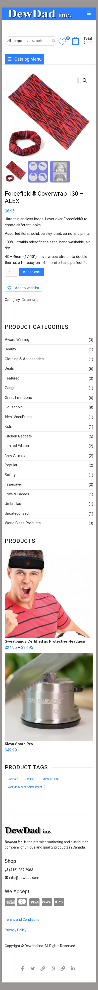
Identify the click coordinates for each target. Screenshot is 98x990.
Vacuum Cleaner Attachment (25, 787)
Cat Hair (13, 779)
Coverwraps (31, 299)
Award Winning (17, 339)
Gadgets (12, 388)
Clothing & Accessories (24, 359)
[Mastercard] (22, 902)
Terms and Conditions (22, 920)
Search (52, 41)
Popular (11, 465)
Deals (9, 368)
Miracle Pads (50, 779)
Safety (10, 475)
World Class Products (23, 523)
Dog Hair (30, 779)
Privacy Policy (15, 930)
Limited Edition (17, 445)
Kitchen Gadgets (18, 436)
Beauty (10, 349)
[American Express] (10, 902)
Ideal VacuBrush (18, 417)
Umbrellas (13, 503)
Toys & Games (17, 494)
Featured (12, 378)
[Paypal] (47, 902)
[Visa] (34, 902)
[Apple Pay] (59, 902)
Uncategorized (17, 513)
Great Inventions (18, 397)
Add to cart (31, 272)
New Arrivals (15, 455)
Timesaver (13, 484)
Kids (8, 426)
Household (14, 407)
